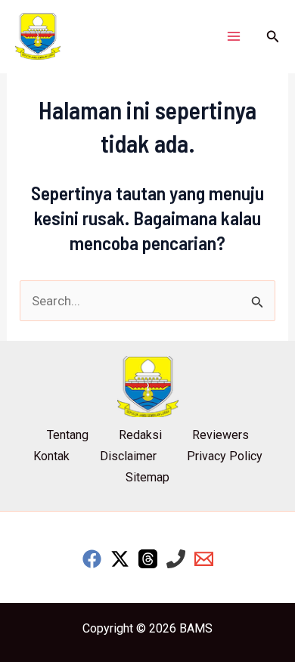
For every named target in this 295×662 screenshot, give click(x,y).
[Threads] (147, 558)
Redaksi (140, 435)
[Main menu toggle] (233, 36)
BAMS (196, 628)
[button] (273, 36)
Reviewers (220, 435)
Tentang (67, 435)
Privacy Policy (224, 456)
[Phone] (175, 558)
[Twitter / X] (119, 558)
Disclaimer (128, 456)
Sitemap (147, 477)
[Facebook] (91, 558)
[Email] (203, 558)
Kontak (51, 456)
